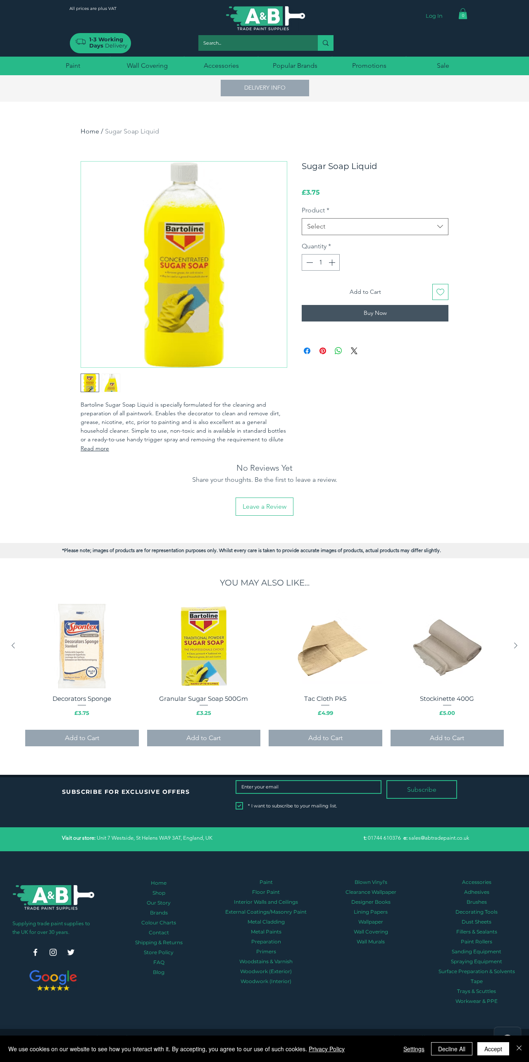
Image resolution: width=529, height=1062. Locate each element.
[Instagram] (53, 952)
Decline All (451, 1049)
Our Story (159, 903)
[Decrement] (309, 262)
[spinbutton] (321, 262)
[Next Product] (516, 645)
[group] (264, 674)
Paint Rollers (476, 941)
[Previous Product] (13, 645)
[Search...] (326, 43)
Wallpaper (370, 922)
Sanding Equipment (476, 951)
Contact (159, 932)
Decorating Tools (476, 912)
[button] (462, 13)
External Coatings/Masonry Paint (266, 912)
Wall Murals (371, 941)
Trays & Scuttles (476, 991)
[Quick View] (82, 645)
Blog (158, 972)
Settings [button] (413, 1049)
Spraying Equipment (476, 961)
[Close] (519, 1048)
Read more (95, 448)
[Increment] (332, 262)
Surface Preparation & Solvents (476, 971)
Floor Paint (266, 892)
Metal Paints (266, 932)
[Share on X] (354, 351)
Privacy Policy (327, 1049)
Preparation (266, 941)
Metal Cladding (266, 922)
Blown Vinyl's (371, 882)
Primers (266, 951)
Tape (477, 981)
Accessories (476, 882)
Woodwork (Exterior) (266, 971)
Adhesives (476, 892)
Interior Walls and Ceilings (266, 902)
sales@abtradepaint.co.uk (439, 838)
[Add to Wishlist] (440, 292)
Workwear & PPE (476, 1001)
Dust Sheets (476, 922)
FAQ (158, 962)
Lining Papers (371, 912)
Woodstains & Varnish (266, 961)
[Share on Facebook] (307, 351)
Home (90, 131)
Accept (493, 1049)
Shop (159, 893)
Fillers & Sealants (476, 932)
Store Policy (159, 952)
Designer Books (371, 902)
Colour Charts (158, 922)
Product (315, 210)
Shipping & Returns (159, 942)
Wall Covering (371, 932)
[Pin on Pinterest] (323, 351)
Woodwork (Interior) (266, 981)
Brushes (477, 902)
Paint (266, 882)
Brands (159, 913)
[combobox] (375, 226)
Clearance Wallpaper (371, 892)
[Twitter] (71, 952)
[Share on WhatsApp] (338, 351)
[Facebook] (35, 952)
